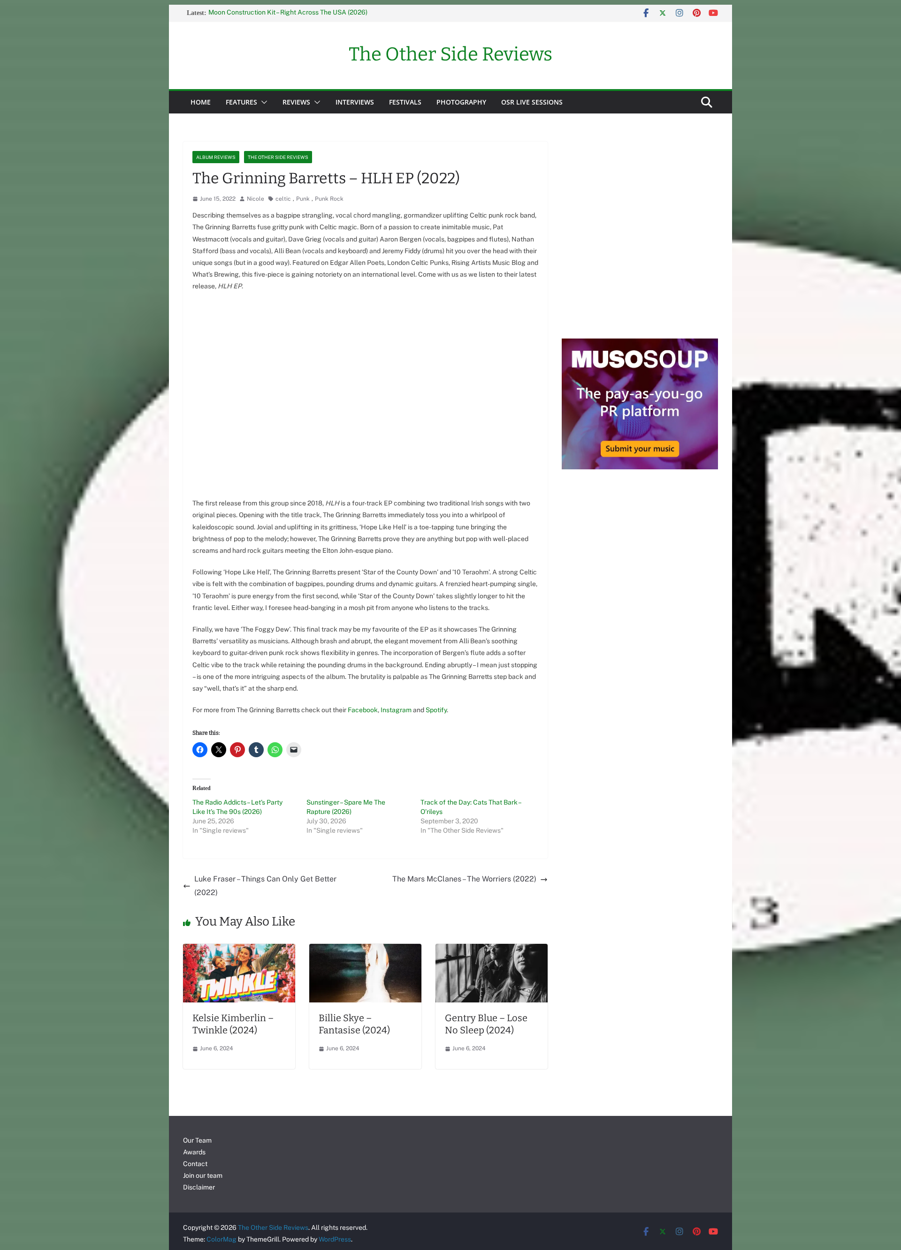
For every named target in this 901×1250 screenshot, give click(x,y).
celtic (283, 199)
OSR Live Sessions (532, 102)
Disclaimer (199, 1187)
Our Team (197, 1140)
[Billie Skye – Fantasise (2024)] (365, 950)
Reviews (296, 102)
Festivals (405, 102)
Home (201, 102)
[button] (262, 102)
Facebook (363, 710)
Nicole (255, 199)
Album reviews (216, 157)
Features (241, 102)
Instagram (397, 710)
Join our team (202, 1175)
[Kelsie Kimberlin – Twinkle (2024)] (239, 950)
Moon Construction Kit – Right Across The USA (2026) (287, 13)
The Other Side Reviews (450, 54)
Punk (303, 199)
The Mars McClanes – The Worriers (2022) (464, 878)
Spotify (436, 710)
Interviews (355, 102)
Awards (194, 1152)
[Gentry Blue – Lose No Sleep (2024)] (491, 950)
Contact (195, 1163)
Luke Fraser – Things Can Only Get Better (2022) (265, 885)
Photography (461, 102)
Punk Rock (329, 199)
